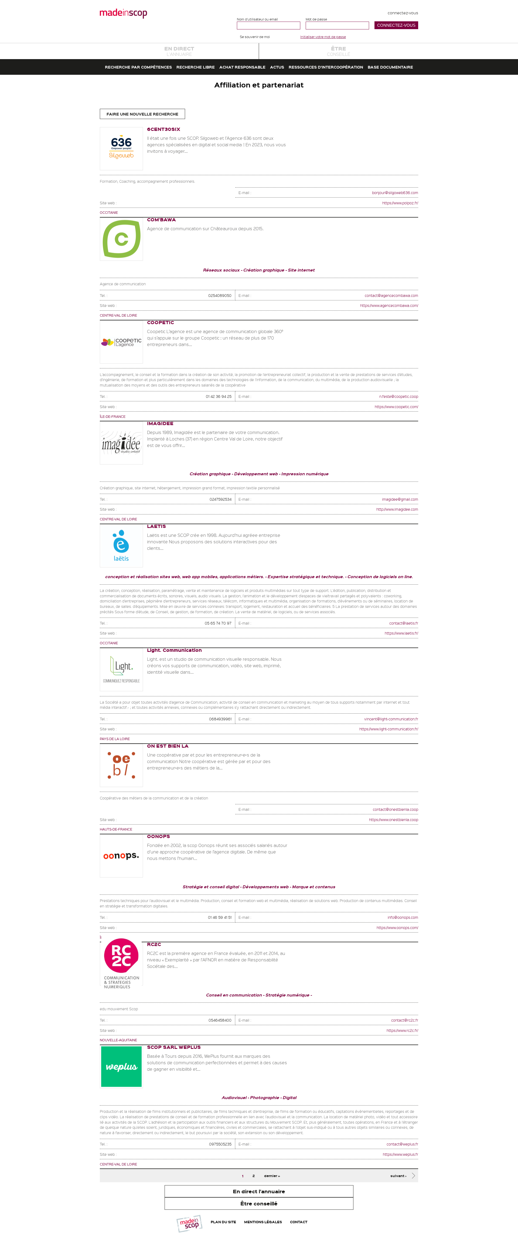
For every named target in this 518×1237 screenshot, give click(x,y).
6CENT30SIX (163, 129)
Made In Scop (123, 13)
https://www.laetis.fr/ (401, 633)
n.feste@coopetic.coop (398, 396)
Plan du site (223, 1221)
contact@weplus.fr (402, 1143)
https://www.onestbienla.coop (393, 819)
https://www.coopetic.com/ (396, 406)
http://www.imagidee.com (397, 509)
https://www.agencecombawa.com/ (389, 305)
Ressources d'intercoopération (326, 67)
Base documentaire (390, 67)
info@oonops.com (403, 917)
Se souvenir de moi (255, 37)
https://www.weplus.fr (400, 1154)
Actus (277, 67)
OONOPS (158, 836)
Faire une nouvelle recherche (142, 114)
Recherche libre (195, 67)
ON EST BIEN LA (168, 745)
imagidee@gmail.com (400, 499)
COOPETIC (160, 322)
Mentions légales (263, 1221)
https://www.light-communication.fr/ (388, 728)
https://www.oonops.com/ (397, 927)
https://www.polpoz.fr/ (400, 202)
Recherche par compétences (138, 67)
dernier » (272, 1175)
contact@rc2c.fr (404, 1020)
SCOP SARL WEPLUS (174, 1046)
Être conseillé (259, 1203)
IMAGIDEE (160, 423)
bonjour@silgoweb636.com (395, 192)
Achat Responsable (242, 67)
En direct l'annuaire (259, 1191)
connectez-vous (403, 12)
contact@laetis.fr (403, 623)
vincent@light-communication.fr (391, 718)
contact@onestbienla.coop (395, 809)
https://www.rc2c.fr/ (402, 1030)
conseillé (338, 51)
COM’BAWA (161, 219)
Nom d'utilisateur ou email (257, 19)
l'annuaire (179, 51)
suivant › (398, 1175)
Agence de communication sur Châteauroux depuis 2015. (205, 228)
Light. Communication (174, 649)
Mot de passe (316, 19)
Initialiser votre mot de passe (323, 37)
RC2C (154, 944)
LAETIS (156, 526)
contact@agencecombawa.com (391, 295)
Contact (298, 1221)
